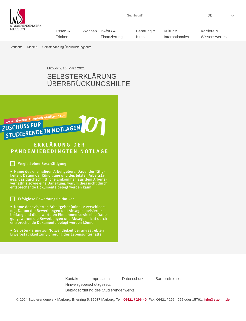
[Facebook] (117, 268)
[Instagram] (128, 268)
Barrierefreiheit (168, 279)
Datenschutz (132, 279)
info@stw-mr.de (217, 299)
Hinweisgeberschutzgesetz (88, 284)
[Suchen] (195, 15)
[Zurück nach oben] (123, 310)
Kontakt (71, 279)
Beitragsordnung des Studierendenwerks (100, 290)
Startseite (16, 47)
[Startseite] (27, 19)
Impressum (100, 279)
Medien (32, 47)
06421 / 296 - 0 (135, 299)
